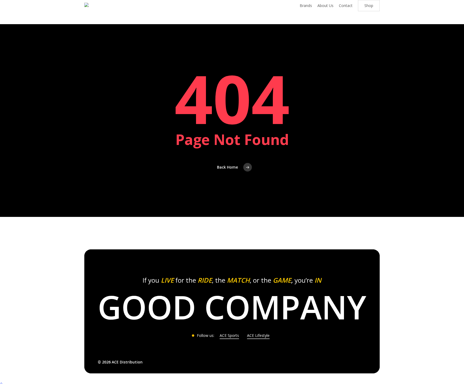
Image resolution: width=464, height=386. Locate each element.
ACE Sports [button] (229, 335)
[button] (232, 307)
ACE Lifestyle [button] (258, 335)
